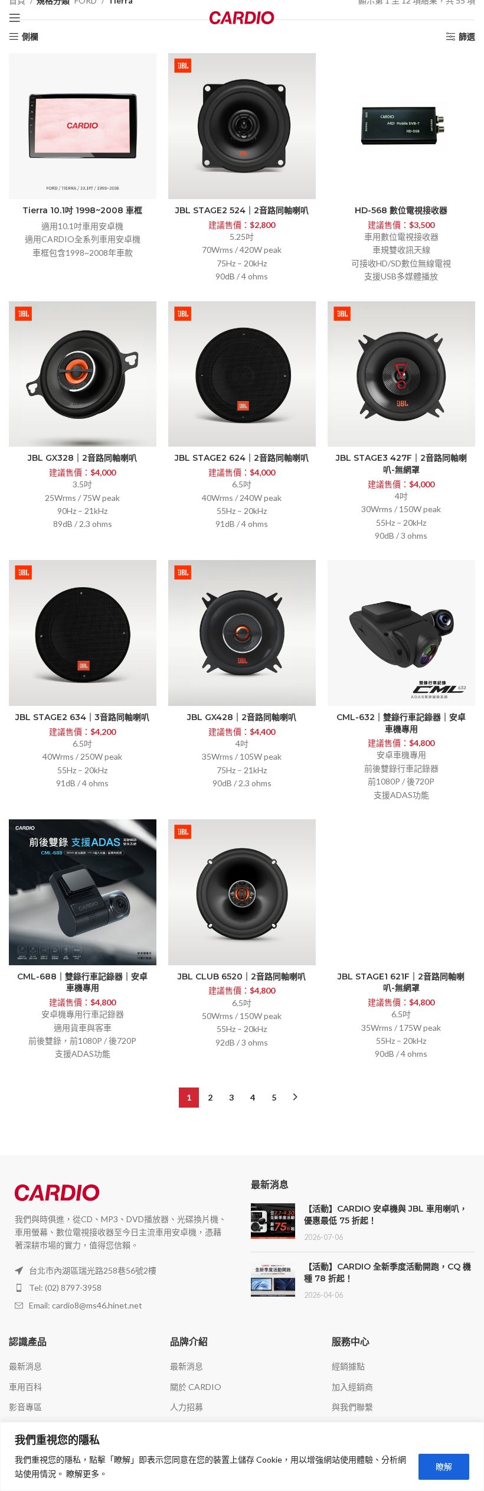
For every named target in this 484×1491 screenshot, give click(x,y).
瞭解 (444, 1466)
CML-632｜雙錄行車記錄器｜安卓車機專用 (401, 723)
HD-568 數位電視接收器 (401, 210)
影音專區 (25, 1407)
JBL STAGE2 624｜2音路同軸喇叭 (242, 457)
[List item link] (121, 1287)
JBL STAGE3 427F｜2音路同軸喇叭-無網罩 (401, 463)
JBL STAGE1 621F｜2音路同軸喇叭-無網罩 (401, 982)
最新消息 (25, 1366)
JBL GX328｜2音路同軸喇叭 (82, 457)
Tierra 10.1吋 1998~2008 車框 (82, 210)
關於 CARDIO (195, 1387)
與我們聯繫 (352, 1407)
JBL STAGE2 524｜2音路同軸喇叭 (242, 210)
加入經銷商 (352, 1387)
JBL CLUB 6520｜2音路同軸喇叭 (242, 976)
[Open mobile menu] (15, 18)
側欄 (30, 36)
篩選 (467, 36)
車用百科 (25, 1387)
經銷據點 (348, 1366)
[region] (242, 1456)
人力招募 (186, 1407)
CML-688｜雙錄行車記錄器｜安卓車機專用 (82, 982)
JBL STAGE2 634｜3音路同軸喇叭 (82, 717)
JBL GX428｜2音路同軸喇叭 (241, 717)
